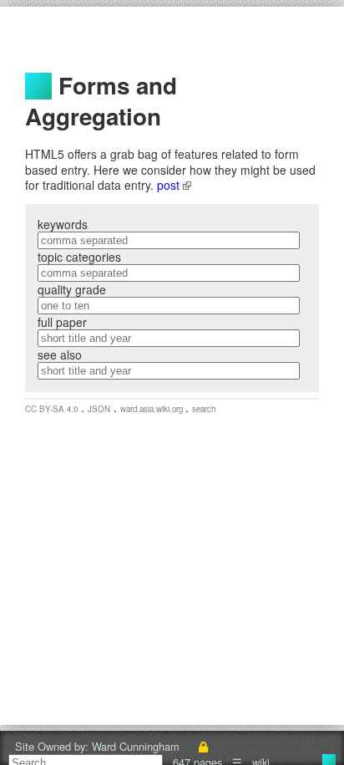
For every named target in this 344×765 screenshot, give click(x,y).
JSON (99, 409)
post (170, 184)
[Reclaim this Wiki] (203, 746)
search (203, 409)
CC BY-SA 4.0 (51, 409)
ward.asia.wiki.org (152, 409)
